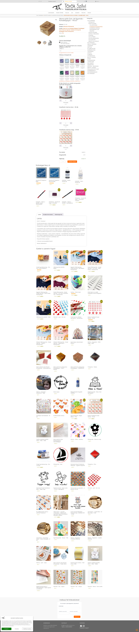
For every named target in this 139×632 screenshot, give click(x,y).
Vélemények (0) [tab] (58, 214)
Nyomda (68, 29)
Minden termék (59, 12)
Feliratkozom (77, 616)
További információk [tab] (48, 214)
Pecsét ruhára (47, 15)
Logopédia (90, 45)
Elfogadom (6, 628)
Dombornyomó (91, 50)
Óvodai (64, 28)
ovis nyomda (78, 29)
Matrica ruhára (93, 32)
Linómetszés (90, 61)
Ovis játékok (92, 36)
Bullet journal (91, 57)
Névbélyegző (62, 31)
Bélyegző (76, 28)
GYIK (72, 12)
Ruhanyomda (71, 31)
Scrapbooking (91, 56)
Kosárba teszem (72, 161)
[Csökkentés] (60, 100)
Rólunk (67, 12)
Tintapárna (90, 51)
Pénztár (83, 12)
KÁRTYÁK (89, 47)
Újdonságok (51, 12)
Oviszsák (91, 35)
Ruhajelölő (72, 28)
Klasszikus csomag (95, 28)
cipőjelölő (91, 22)
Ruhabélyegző (81, 28)
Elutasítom (17, 628)
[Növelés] (71, 100)
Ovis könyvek (92, 39)
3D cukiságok (90, 42)
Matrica (89, 53)
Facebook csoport (52, 1)
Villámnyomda (93, 25)
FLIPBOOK (89, 54)
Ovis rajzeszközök (94, 38)
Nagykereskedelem (92, 72)
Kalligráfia (90, 63)
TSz (63, 33)
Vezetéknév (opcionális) (63, 611)
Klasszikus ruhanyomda (57, 15)
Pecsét (66, 31)
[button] (56, 20)
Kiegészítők (90, 64)
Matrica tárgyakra (94, 34)
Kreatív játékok (91, 67)
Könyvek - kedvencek (92, 66)
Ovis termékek (39, 15)
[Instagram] (41, 1)
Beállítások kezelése (27, 628)
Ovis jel (67, 28)
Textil (60, 29)
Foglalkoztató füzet (93, 69)
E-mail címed (61, 606)
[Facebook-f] (39, 1)
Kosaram (77, 12)
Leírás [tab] (39, 214)
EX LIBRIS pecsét (91, 48)
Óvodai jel (64, 29)
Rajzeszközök (91, 60)
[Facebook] (81, 626)
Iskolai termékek (91, 44)
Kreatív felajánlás (94, 41)
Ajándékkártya (91, 70)
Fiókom (89, 12)
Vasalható (72, 29)
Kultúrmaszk (91, 73)
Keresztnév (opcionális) (74, 611)
